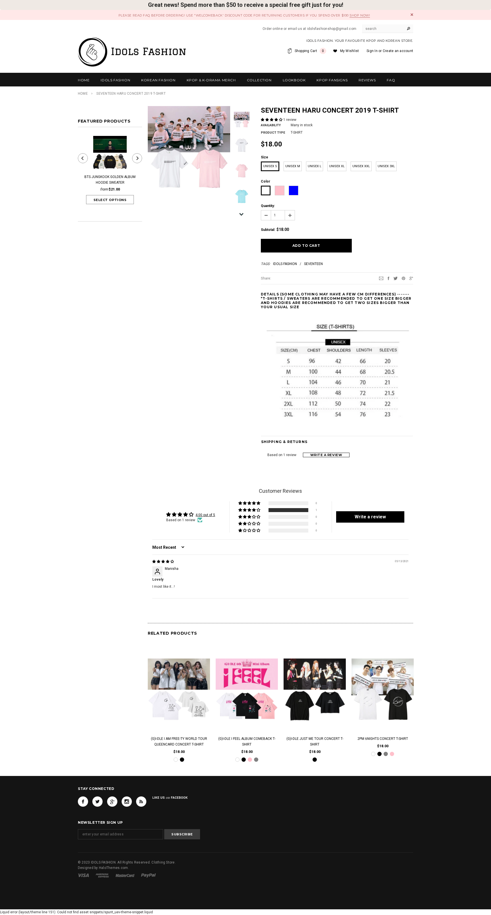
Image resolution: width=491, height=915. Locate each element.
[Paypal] (148, 875)
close (412, 14)
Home (83, 94)
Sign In (372, 51)
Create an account (398, 51)
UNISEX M (292, 166)
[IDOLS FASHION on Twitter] (97, 801)
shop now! (359, 15)
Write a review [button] (370, 516)
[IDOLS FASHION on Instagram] (127, 801)
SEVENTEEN (313, 264)
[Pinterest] (403, 278)
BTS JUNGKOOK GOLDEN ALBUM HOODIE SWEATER (110, 180)
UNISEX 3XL (386, 166)
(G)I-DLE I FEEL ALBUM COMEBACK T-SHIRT (246, 741)
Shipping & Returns (284, 442)
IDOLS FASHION (285, 264)
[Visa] (83, 875)
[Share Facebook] (388, 278)
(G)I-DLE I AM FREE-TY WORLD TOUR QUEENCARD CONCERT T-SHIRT (179, 741)
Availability (271, 125)
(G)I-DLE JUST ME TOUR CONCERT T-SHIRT (314, 741)
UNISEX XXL (361, 166)
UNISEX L (314, 166)
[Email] (381, 278)
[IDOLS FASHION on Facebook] (83, 801)
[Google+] (411, 278)
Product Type (273, 132)
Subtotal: (268, 230)
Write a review (326, 455)
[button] (272, 120)
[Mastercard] (125, 875)
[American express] (102, 875)
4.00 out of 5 (205, 515)
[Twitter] (396, 278)
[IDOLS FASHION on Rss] (141, 801)
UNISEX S (270, 166)
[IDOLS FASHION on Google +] (112, 801)
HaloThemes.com (113, 868)
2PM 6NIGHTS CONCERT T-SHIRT (382, 739)
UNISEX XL (337, 166)
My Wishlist (349, 51)
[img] (163, 562)
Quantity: (268, 206)
